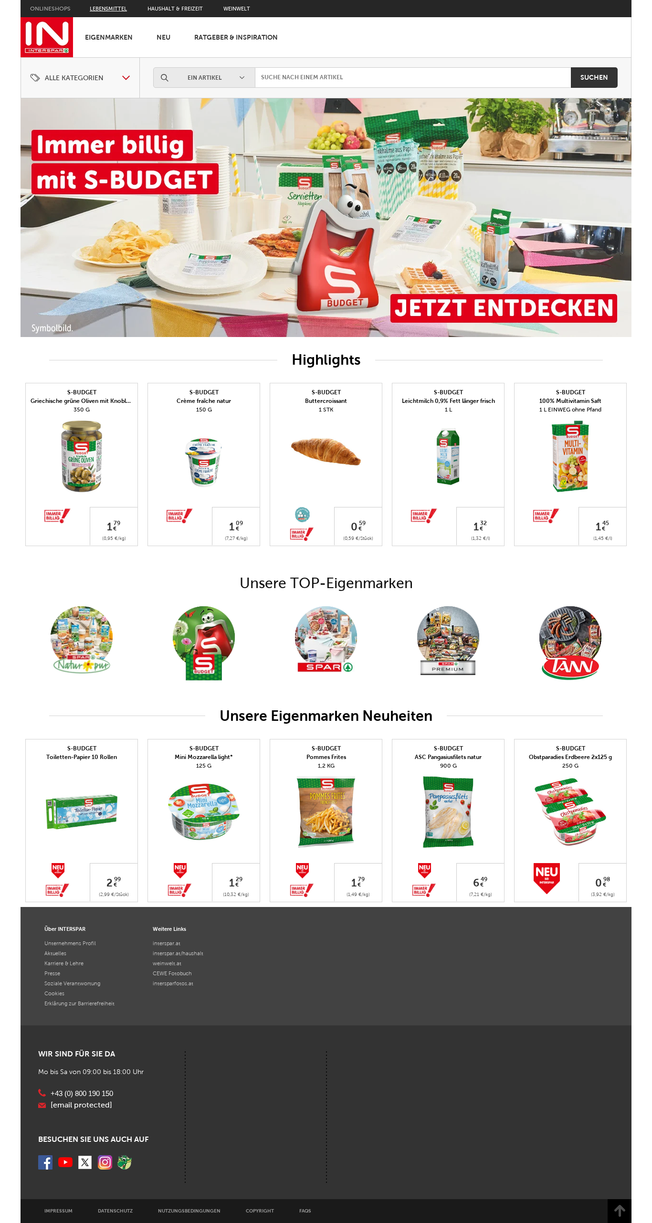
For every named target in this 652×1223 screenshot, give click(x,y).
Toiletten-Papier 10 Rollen (81, 757)
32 (483, 523)
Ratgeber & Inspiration (236, 37)
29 (239, 878)
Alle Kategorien (74, 78)
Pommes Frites (326, 757)
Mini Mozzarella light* (204, 757)
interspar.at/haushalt (178, 953)
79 (117, 523)
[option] (326, 217)
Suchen (594, 77)
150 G (204, 409)
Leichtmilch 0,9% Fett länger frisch (448, 401)
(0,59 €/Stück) (358, 538)
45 (605, 523)
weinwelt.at (167, 963)
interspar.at (166, 943)
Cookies (54, 993)
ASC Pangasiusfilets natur (448, 757)
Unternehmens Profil (70, 943)
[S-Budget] (204, 643)
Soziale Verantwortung (72, 983)
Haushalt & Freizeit (175, 8)
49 (484, 878)
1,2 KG (326, 765)
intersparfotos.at (173, 983)
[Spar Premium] (448, 643)
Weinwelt (236, 8)
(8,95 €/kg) (114, 538)
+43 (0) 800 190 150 (82, 1093)
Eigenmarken (109, 37)
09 (239, 523)
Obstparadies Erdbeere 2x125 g (570, 757)
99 (117, 878)
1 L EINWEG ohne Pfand (570, 409)
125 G (203, 765)
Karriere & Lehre (64, 963)
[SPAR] (326, 643)
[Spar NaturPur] (82, 640)
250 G (570, 765)
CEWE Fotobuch (172, 973)
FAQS (305, 1210)
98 (606, 878)
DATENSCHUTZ (115, 1210)
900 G (448, 765)
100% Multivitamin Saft (570, 401)
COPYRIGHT (260, 1210)
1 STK (326, 409)
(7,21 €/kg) (480, 894)
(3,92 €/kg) (603, 894)
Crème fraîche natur (204, 401)
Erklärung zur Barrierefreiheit (79, 1003)
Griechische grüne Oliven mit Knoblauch (85, 401)
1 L (448, 409)
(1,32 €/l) (480, 538)
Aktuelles (55, 953)
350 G (82, 409)
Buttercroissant (326, 401)
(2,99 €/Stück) (114, 894)
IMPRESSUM (58, 1210)
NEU (163, 37)
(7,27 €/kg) (236, 538)
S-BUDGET (81, 392)
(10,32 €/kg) (236, 894)
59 (362, 523)
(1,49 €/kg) (358, 894)
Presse (52, 973)
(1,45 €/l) (602, 538)
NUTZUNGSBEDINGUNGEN (189, 1210)
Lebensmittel (108, 8)
